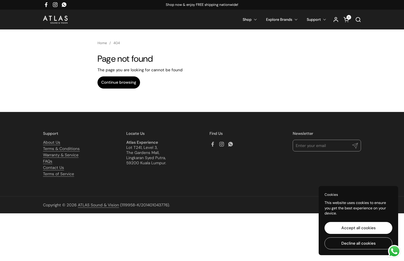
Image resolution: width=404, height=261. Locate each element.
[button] (358, 19)
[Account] (336, 19)
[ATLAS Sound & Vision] (55, 19)
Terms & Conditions (61, 148)
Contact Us (53, 167)
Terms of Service (58, 173)
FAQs (47, 161)
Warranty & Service (61, 154)
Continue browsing (118, 82)
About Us (51, 142)
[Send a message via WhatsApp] (394, 251)
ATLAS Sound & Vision (98, 204)
